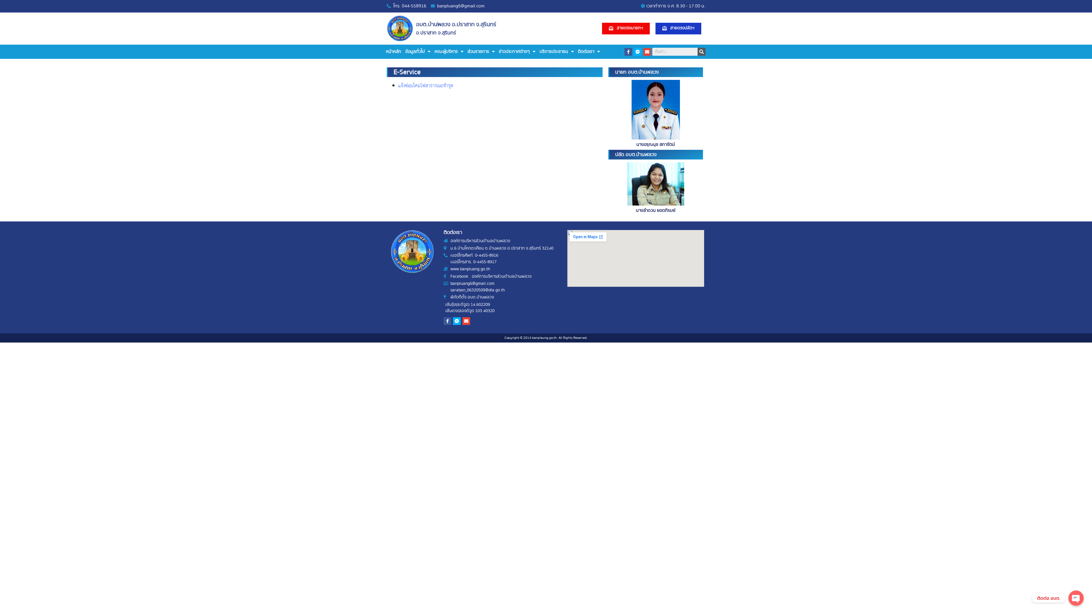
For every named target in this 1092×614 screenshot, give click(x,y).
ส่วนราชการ (478, 51)
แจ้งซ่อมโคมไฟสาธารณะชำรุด (425, 86)
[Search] (702, 52)
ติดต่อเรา (586, 51)
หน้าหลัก (393, 51)
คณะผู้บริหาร (446, 51)
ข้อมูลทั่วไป (415, 51)
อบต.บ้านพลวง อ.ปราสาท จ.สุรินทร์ (456, 24)
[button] (626, 28)
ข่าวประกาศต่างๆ (514, 51)
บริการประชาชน (553, 51)
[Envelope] (647, 52)
